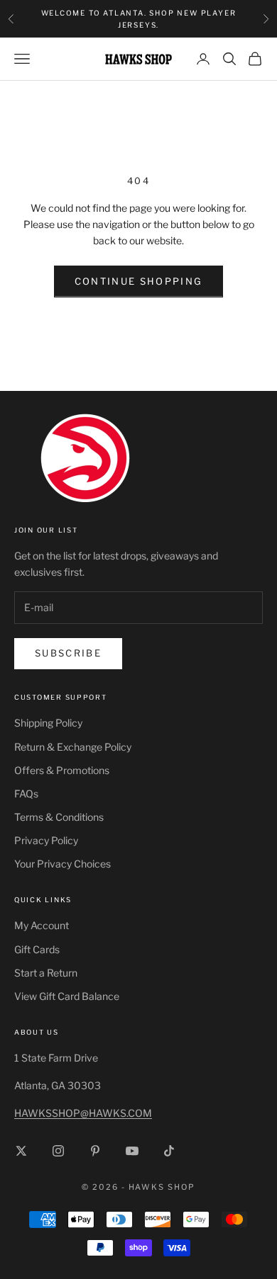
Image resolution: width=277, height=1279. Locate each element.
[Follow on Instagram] (58, 1151)
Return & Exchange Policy (72, 747)
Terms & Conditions (59, 817)
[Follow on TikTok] (169, 1151)
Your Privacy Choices (62, 864)
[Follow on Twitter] (21, 1151)
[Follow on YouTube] (132, 1151)
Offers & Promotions (61, 770)
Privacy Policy (46, 840)
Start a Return (45, 973)
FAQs (26, 794)
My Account (41, 925)
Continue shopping (139, 281)
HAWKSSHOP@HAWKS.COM (83, 1113)
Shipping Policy (48, 723)
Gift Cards (37, 949)
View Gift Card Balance (66, 996)
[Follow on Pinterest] (95, 1151)
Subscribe (68, 653)
